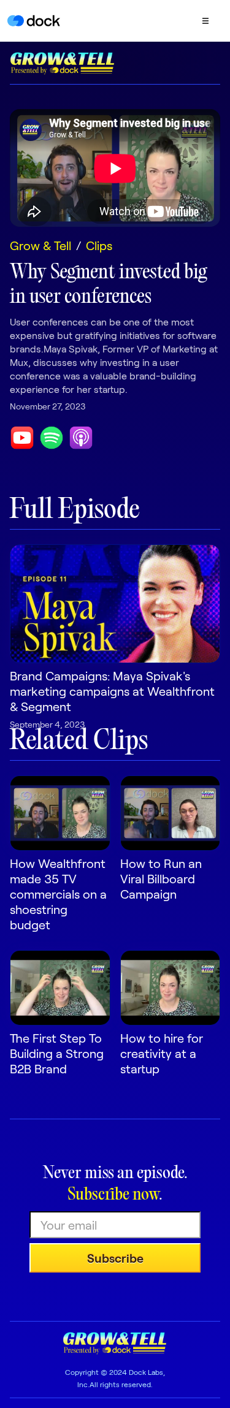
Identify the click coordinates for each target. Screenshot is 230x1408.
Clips (99, 245)
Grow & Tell (40, 245)
